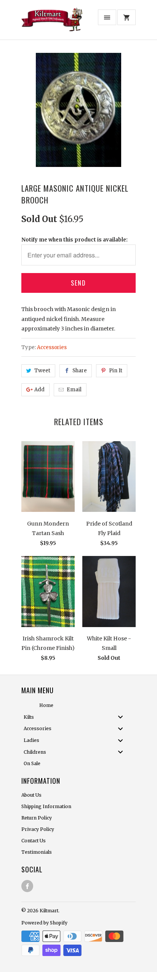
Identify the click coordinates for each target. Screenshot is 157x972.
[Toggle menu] (122, 717)
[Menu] (107, 17)
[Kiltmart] (51, 23)
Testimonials (36, 852)
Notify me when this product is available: (74, 240)
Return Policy (36, 818)
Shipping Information (46, 806)
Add (39, 389)
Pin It (115, 370)
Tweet (42, 370)
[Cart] (126, 17)
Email (74, 389)
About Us (31, 795)
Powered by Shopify (44, 923)
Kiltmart (49, 910)
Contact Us (33, 840)
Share (79, 370)
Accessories (52, 347)
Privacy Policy (37, 829)
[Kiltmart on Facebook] (27, 886)
